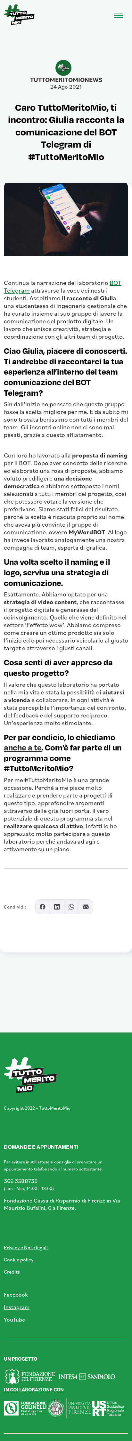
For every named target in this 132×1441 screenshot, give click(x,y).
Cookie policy (18, 1259)
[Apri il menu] (118, 14)
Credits (12, 1271)
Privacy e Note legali (26, 1247)
